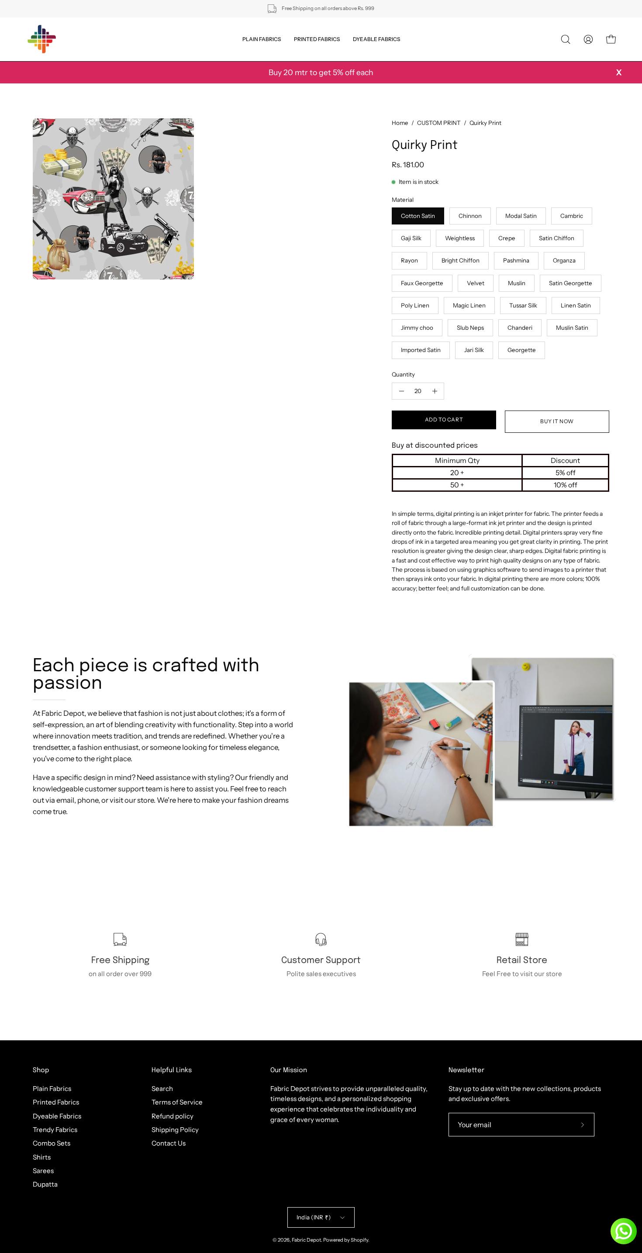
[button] (565, 39)
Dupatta (45, 1184)
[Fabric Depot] (41, 39)
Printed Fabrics (56, 1102)
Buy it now (557, 421)
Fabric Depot (306, 1240)
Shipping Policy (175, 1129)
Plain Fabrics (52, 1088)
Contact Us (169, 1143)
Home (400, 122)
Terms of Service (177, 1102)
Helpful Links (172, 1070)
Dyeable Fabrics (57, 1115)
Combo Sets (51, 1143)
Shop (41, 1070)
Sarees (43, 1171)
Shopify (359, 1240)
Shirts (42, 1157)
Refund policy (172, 1115)
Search (162, 1088)
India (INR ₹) (314, 1217)
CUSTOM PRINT (439, 122)
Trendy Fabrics (55, 1129)
